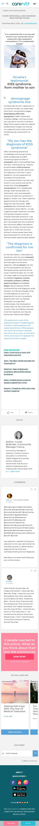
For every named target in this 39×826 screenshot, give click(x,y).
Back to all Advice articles (14, 10)
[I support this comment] (31, 489)
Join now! (19, 656)
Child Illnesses (12, 753)
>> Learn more (14, 471)
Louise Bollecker (30, 23)
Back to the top (30, 761)
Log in (28, 823)
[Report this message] (35, 489)
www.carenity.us (13, 809)
